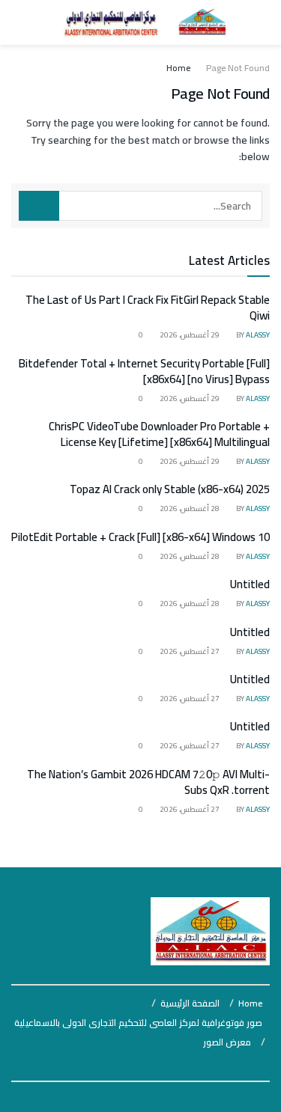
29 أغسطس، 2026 (190, 335)
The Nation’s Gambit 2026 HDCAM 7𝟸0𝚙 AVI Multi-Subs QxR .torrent (148, 782)
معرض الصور (227, 1042)
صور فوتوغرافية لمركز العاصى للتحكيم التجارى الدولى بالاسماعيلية (138, 1022)
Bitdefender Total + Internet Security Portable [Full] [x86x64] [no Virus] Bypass (144, 371)
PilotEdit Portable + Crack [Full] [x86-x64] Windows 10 (140, 537)
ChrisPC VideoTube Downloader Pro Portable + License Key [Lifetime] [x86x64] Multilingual (159, 434)
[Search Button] (39, 206)
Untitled (250, 584)
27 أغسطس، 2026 (190, 651)
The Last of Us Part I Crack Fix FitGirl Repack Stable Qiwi (147, 307)
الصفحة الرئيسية (190, 1003)
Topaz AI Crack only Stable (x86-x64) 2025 (170, 489)
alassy (258, 335)
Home (178, 67)
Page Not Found (238, 67)
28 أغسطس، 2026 (190, 508)
